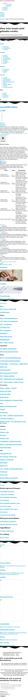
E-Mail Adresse (4, 694)
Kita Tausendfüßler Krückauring (8, 497)
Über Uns (5, 10)
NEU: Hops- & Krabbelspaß (8, 321)
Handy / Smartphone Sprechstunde (11, 444)
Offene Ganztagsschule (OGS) (9, 351)
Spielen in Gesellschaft (7, 459)
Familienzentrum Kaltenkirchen (8, 521)
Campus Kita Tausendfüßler (7, 494)
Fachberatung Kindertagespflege (10, 361)
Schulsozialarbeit (5, 370)
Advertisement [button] (3, 246)
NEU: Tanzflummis (6, 324)
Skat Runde (3, 462)
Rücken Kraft (4, 397)
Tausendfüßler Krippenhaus (7, 491)
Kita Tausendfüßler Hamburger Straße (10, 503)
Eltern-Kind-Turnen (6, 336)
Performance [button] (3, 231)
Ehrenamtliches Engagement (9, 478)
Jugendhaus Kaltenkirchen (8, 348)
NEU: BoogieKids (5, 330)
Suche (1, 21)
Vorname (2, 691)
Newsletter (8, 5)
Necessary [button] (2, 160)
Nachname (2, 693)
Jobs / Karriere (4, 642)
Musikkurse (3, 333)
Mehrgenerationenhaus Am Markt (8, 524)
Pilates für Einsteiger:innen (8, 406)
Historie (2, 637)
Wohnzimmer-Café (5, 453)
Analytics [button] (2, 238)
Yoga (1, 403)
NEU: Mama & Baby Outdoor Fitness (11, 382)
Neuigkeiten (9, 4)
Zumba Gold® (4, 432)
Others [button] (1, 255)
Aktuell (4, 3)
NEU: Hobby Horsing (6, 342)
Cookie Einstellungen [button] (5, 133)
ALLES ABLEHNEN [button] (17, 133)
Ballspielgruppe (5, 339)
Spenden (2, 570)
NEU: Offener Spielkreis (7, 376)
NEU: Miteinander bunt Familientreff (11, 379)
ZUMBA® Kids (5, 327)
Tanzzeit (2, 409)
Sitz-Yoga (3, 435)
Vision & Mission (5, 563)
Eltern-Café (3, 367)
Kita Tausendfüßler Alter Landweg (9, 509)
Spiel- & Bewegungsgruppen (8, 318)
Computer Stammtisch (7, 418)
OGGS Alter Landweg (5, 506)
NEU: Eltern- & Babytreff (8, 309)
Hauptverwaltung (4, 537)
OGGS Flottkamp (4, 500)
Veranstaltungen (5, 296)
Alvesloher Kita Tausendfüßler (8, 515)
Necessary (4, 162)
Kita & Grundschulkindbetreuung (10, 358)
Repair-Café (3, 465)
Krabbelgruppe (4, 312)
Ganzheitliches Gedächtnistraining (10, 441)
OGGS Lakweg (4, 512)
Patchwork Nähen (5, 391)
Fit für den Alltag (5, 394)
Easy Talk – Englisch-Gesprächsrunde (11, 415)
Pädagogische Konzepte (7, 629)
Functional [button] (2, 224)
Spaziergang (4, 412)
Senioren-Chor (4, 438)
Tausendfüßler (9, 107)
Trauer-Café (3, 475)
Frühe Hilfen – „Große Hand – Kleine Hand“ (14, 364)
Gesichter (3, 577)
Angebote (5, 7)
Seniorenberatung (5, 447)
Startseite (2, 19)
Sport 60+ (3, 429)
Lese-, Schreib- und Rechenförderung (11, 469)
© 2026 (2, 110)
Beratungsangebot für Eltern (9, 373)
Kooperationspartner (6, 597)
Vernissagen (3, 472)
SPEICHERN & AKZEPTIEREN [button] (8, 261)
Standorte (5, 8)
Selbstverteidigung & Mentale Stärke (11, 400)
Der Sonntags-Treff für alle (8, 456)
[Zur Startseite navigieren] (7, 0)
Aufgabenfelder (4, 624)
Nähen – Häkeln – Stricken (8, 388)
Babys (2, 306)
